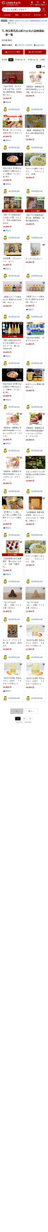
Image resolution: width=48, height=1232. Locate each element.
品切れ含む (40, 45)
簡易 (38, 66)
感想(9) (8, 102)
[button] (44, 10)
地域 (16, 15)
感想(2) (8, 184)
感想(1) (8, 140)
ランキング (26, 15)
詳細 (43, 66)
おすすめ (37, 15)
